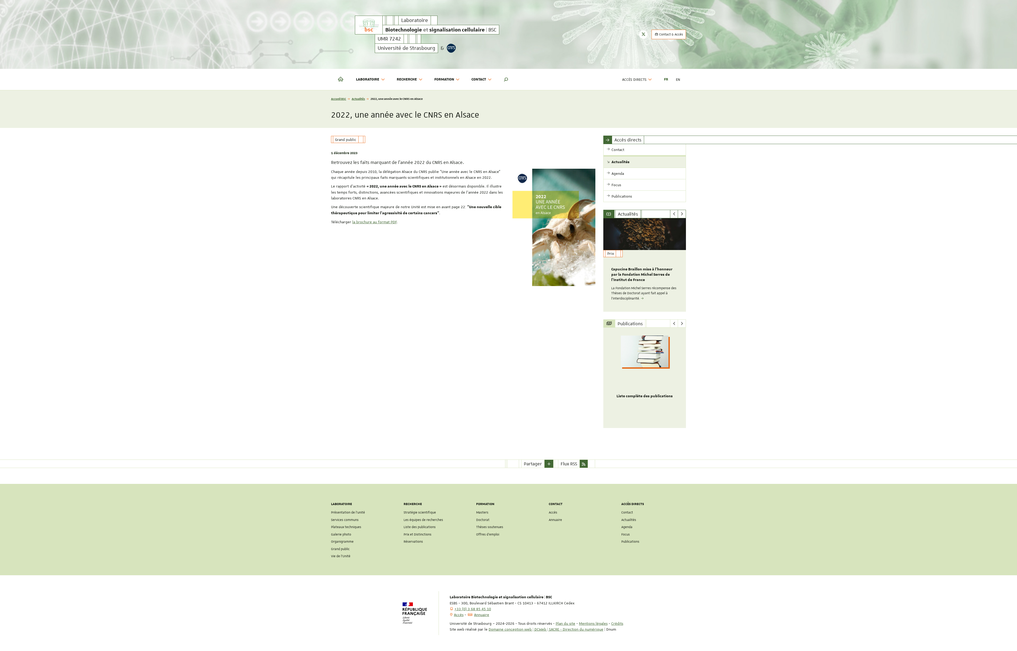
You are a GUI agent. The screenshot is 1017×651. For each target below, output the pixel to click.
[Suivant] (682, 214)
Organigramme (342, 541)
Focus (625, 534)
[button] (506, 79)
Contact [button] (478, 79)
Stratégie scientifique (420, 512)
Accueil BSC (338, 98)
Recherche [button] (407, 79)
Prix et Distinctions (417, 534)
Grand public (340, 549)
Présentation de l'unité (348, 512)
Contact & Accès (670, 34)
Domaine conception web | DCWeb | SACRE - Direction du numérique (546, 629)
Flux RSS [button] (569, 464)
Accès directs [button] (634, 79)
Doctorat (482, 520)
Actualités (358, 98)
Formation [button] (444, 79)
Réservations (413, 541)
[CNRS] (451, 48)
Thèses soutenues (489, 527)
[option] (644, 265)
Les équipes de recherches (423, 520)
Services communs (345, 520)
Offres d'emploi (487, 534)
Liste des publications (420, 527)
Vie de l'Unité (340, 556)
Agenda (626, 527)
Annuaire (555, 520)
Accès (553, 512)
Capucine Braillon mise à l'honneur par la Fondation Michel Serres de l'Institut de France (641, 274)
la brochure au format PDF (374, 222)
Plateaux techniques (346, 527)
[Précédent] (674, 214)
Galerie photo (341, 534)
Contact (627, 512)
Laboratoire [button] (367, 79)
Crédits (617, 623)
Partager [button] (533, 464)
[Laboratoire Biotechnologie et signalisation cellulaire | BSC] (369, 25)
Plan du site (565, 623)
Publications (630, 541)
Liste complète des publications (645, 396)
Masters (482, 512)
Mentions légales (593, 623)
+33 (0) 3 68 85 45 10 (472, 609)
